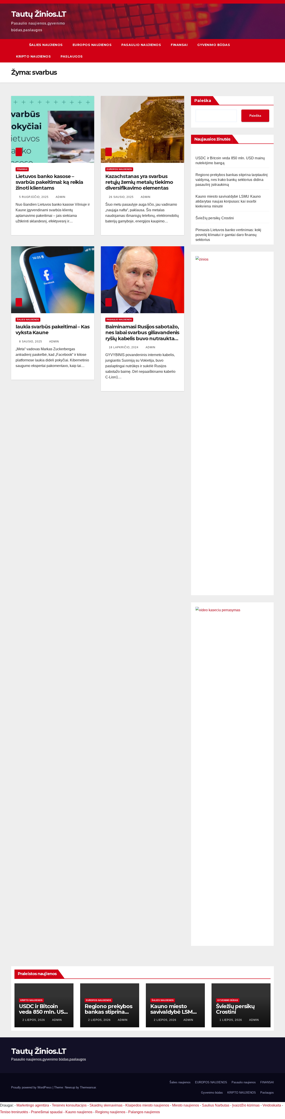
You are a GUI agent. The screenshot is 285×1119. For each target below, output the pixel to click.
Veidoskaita (272, 1105)
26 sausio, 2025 (121, 197)
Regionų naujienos (110, 1112)
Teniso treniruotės (14, 1112)
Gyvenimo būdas (213, 45)
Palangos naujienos (144, 1112)
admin (60, 197)
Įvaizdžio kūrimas (246, 1105)
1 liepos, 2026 (231, 1020)
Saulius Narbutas (215, 1105)
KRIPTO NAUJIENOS (33, 56)
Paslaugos (72, 56)
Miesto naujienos (185, 1105)
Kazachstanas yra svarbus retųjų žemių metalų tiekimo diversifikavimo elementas (139, 182)
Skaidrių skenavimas (106, 1105)
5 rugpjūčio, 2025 (34, 197)
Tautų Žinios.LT (38, 14)
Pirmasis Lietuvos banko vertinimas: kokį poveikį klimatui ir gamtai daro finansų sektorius (228, 235)
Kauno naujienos (78, 1112)
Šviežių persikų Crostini (214, 218)
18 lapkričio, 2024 (124, 347)
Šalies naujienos (46, 45)
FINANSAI (179, 45)
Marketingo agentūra (32, 1105)
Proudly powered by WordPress (32, 1087)
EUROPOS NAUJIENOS (92, 45)
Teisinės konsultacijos (69, 1105)
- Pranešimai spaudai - (47, 1112)
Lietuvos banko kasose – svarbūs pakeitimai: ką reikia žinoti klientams (49, 182)
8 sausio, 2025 (31, 341)
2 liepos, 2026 (34, 1020)
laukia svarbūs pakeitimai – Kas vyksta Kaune (53, 330)
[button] (270, 50)
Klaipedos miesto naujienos (147, 1105)
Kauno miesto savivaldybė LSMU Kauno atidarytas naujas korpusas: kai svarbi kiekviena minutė (228, 201)
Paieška (202, 100)
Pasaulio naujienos (141, 45)
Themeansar (88, 1087)
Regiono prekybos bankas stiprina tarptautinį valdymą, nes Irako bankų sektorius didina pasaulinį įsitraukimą (231, 179)
